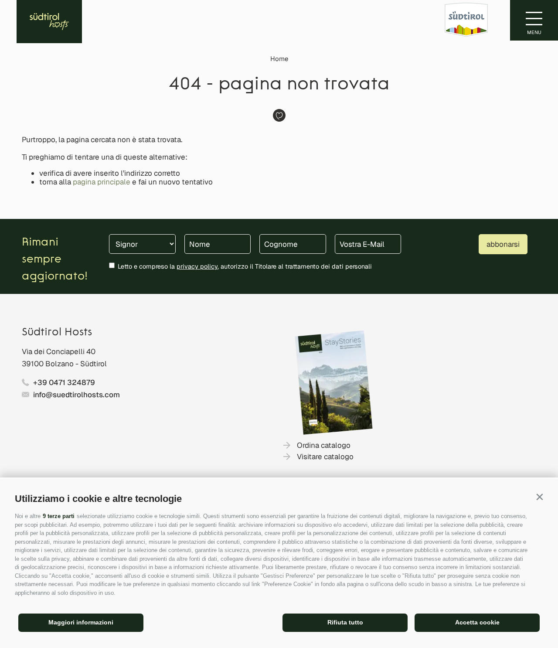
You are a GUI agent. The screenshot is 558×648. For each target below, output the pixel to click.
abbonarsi (503, 244)
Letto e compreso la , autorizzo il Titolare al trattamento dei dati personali (245, 266)
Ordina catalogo (323, 445)
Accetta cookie (477, 622)
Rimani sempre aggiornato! (55, 259)
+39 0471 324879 (64, 382)
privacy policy (197, 266)
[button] (539, 497)
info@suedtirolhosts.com (76, 394)
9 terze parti (59, 516)
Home (279, 59)
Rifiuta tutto (345, 622)
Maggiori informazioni (80, 622)
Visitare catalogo (325, 456)
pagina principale (101, 182)
